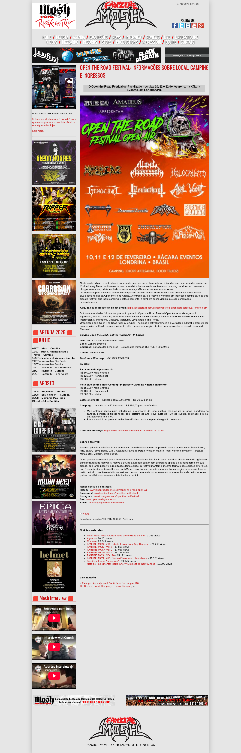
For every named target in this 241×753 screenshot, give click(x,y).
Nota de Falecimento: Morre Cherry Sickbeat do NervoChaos (121, 563)
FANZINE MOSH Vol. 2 (99, 549)
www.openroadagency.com (101, 499)
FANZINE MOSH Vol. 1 (99, 546)
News (86, 513)
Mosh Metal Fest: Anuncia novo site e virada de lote (116, 535)
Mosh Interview (53, 598)
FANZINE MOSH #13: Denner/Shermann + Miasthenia (117, 558)
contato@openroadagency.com (106, 502)
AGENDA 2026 (52, 332)
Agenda (91, 538)
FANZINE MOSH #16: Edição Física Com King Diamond (118, 544)
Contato (91, 541)
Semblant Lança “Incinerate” (103, 561)
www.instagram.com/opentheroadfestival (116, 496)
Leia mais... (54, 122)
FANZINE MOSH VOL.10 (101, 555)
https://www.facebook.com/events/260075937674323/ (134, 430)
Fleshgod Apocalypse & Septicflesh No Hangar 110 (110, 583)
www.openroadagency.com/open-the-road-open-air (118, 489)
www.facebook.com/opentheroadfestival (116, 493)
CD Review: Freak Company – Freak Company (106, 586)
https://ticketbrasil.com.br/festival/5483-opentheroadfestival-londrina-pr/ (167, 307)
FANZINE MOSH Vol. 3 (99, 552)
